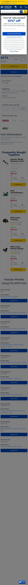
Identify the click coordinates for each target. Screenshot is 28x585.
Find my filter (13, 3)
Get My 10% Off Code (14, 33)
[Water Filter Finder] (16, 7)
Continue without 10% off (14, 37)
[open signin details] (21, 6)
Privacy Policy (14, 51)
